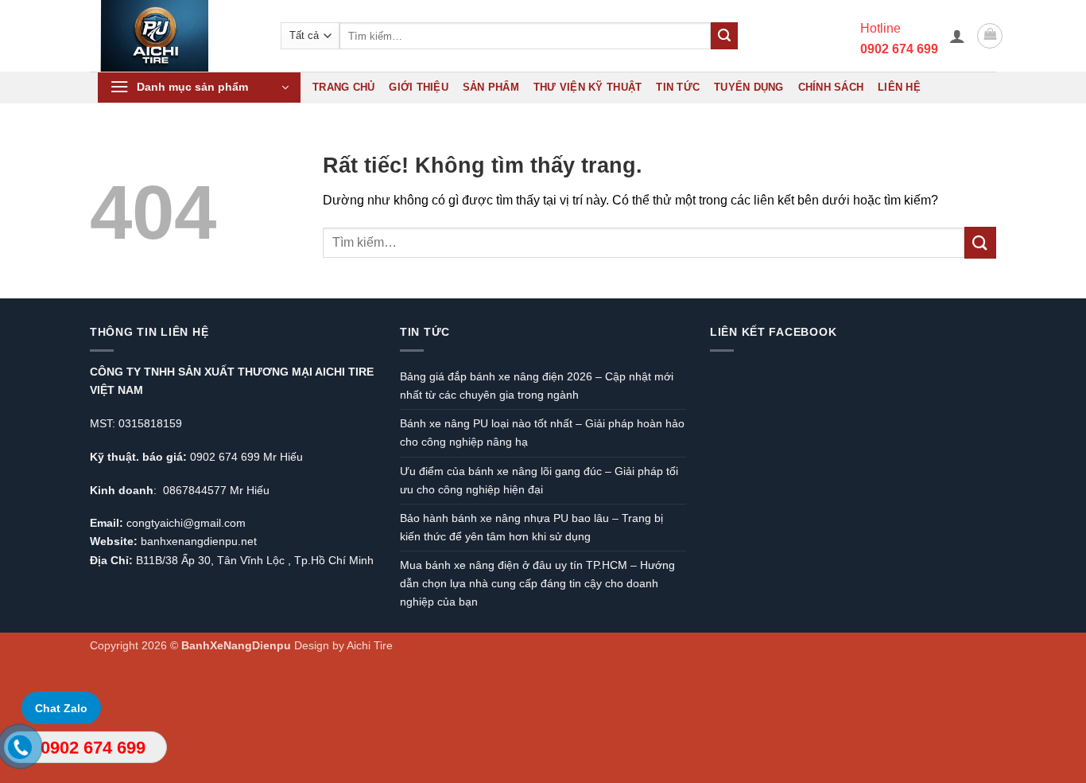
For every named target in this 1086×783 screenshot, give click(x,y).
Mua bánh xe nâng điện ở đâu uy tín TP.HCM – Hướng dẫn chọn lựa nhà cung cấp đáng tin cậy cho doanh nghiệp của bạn (537, 583)
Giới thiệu (418, 87)
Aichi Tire (370, 645)
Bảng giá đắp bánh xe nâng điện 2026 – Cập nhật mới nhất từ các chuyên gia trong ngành (536, 385)
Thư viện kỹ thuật (587, 87)
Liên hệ (899, 87)
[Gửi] (724, 35)
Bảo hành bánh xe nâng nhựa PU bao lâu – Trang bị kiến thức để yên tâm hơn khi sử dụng (531, 527)
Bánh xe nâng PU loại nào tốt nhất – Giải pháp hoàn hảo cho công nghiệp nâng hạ (542, 432)
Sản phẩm (491, 87)
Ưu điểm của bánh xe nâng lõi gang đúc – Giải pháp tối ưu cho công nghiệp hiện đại (539, 480)
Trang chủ (343, 87)
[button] (957, 35)
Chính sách (831, 87)
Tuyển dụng (749, 87)
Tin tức (678, 87)
